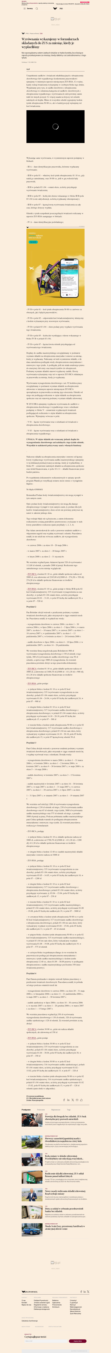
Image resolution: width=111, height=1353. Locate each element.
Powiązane (26, 1110)
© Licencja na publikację (35, 1096)
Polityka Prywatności (41, 1300)
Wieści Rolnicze (75, 1311)
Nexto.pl (73, 1305)
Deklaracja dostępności (42, 1309)
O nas (24, 1300)
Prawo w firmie (34, 33)
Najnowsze (55, 1110)
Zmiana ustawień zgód (42, 1303)
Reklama (55, 1300)
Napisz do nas (26, 1305)
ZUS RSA (32, 588)
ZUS (41, 33)
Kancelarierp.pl (75, 1309)
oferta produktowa (55, 1326)
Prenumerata (57, 1305)
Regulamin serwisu (40, 1305)
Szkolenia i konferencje (30, 1321)
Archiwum (55, 1307)
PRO (61, 9)
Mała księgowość (76, 1307)
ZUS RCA (32, 574)
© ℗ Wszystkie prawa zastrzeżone (38, 1098)
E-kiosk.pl (73, 1300)
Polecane (41, 1110)
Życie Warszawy (75, 1313)
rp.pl (28, 69)
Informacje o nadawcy (41, 1307)
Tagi (68, 1110)
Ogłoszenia (56, 1303)
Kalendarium (39, 1326)
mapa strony (26, 1326)
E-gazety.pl (74, 1303)
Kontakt (24, 1303)
